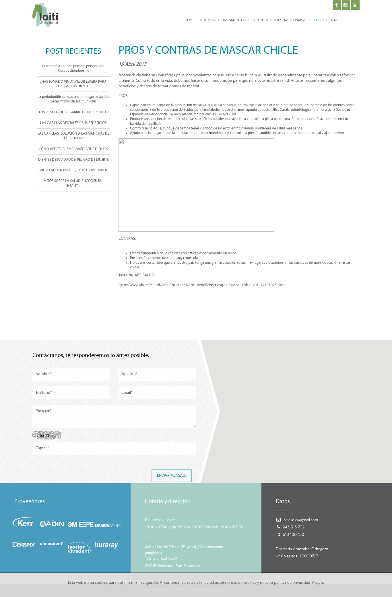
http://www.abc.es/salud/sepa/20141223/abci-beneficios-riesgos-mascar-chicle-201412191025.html (202, 285)
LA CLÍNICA (259, 20)
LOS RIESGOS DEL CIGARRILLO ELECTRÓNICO (73, 112)
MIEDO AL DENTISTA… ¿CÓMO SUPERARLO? (73, 170)
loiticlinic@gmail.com (300, 519)
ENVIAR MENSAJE (171, 475)
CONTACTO (335, 20)
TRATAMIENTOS (233, 20)
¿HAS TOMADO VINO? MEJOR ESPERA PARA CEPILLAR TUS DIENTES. (73, 84)
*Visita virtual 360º (161, 558)
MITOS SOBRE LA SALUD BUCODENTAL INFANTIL (73, 183)
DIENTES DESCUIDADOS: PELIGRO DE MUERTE (73, 160)
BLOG (317, 20)
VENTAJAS (208, 20)
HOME (190, 20)
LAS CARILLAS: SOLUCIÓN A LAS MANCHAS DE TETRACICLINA (73, 135)
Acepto (318, 582)
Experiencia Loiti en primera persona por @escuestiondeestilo (73, 68)
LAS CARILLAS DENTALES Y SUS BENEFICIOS (73, 123)
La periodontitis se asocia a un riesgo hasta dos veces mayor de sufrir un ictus (73, 99)
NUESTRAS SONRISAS (290, 20)
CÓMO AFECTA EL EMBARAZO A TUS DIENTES (73, 149)
